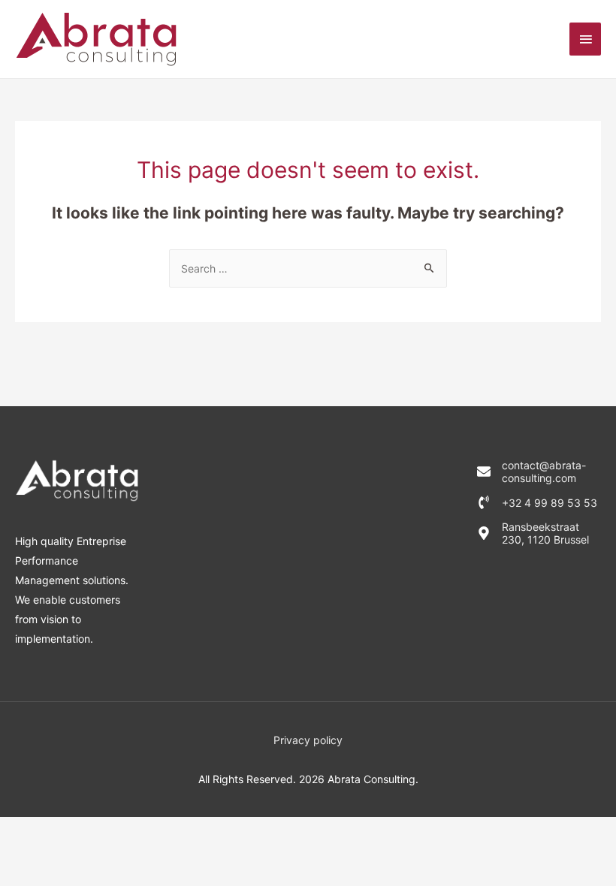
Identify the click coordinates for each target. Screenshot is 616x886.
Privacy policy (308, 740)
